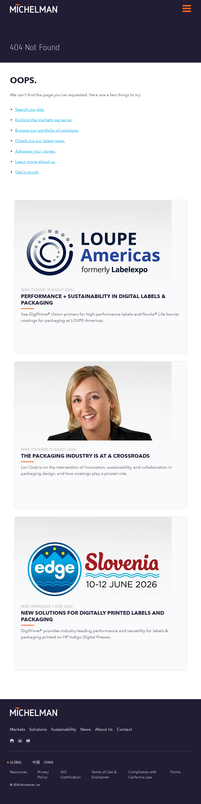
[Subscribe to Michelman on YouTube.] (30, 741)
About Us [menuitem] (104, 729)
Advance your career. (35, 151)
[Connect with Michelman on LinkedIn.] (22, 741)
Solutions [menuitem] (38, 729)
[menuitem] (38, 762)
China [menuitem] (48, 762)
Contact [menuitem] (124, 729)
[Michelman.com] (42, 11)
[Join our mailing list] (14, 741)
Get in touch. (27, 172)
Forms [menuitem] (175, 772)
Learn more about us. (35, 161)
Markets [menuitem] (17, 729)
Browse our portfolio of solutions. (47, 130)
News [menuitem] (85, 729)
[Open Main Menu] (186, 9)
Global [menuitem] (16, 762)
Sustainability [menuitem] (63, 729)
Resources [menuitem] (18, 772)
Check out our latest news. (40, 140)
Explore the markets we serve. (43, 119)
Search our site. (29, 109)
